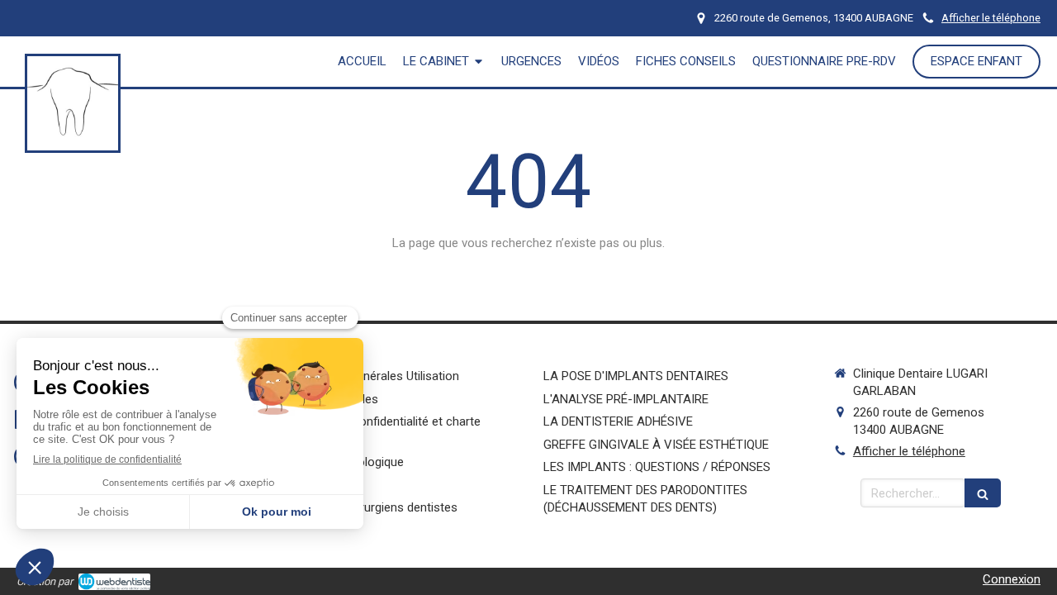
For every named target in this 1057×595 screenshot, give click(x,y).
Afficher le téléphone (990, 18)
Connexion (1011, 579)
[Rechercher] (983, 492)
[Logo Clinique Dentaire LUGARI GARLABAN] (72, 143)
